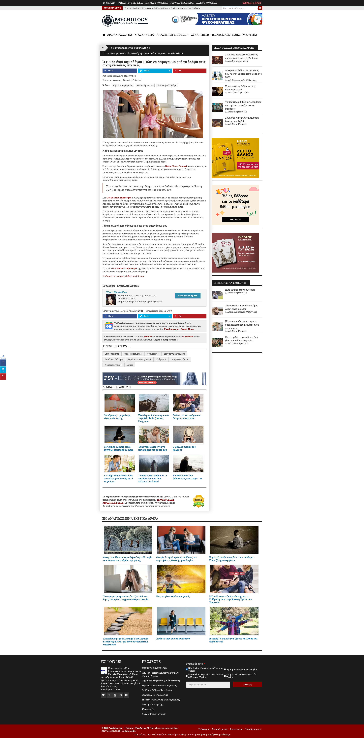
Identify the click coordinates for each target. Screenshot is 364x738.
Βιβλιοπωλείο (221, 34)
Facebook (188, 336)
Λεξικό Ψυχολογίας (206, 2)
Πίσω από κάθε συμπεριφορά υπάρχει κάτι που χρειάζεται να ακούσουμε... (242, 325)
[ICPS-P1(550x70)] (216, 18)
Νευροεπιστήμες (113, 364)
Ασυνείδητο (153, 353)
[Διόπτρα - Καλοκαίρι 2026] (235, 204)
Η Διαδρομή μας (253, 729)
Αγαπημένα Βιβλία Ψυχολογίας (241, 669)
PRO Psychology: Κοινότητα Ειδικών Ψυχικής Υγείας (160, 674)
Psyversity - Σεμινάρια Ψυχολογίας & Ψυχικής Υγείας (206, 676)
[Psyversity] (154, 378)
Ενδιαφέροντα (195, 663)
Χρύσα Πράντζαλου (241, 92)
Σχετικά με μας (220, 729)
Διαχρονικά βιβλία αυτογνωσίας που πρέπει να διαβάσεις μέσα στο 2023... (243, 74)
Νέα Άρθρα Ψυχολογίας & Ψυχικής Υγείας (205, 669)
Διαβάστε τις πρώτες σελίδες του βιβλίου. (123, 276)
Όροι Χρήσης (139, 734)
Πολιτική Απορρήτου (156, 734)
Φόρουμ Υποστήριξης (152, 704)
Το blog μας (204, 729)
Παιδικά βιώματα (145, 85)
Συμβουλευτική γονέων (139, 359)
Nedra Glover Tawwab (176, 166)
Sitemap (226, 734)
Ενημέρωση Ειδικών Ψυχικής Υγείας (241, 676)
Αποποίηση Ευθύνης (177, 734)
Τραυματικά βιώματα (174, 353)
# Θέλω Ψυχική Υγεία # (154, 713)
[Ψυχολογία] (104, 35)
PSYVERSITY (109, 2)
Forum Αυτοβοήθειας (182, 2)
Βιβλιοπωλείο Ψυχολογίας (155, 694)
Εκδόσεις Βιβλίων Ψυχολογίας (157, 690)
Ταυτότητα (193, 734)
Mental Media (129, 730)
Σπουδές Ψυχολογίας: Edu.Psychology (161, 699)
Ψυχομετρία (148, 709)
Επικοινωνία (236, 729)
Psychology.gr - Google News (179, 329)
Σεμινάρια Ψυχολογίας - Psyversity (159, 685)
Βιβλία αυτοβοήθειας (123, 85)
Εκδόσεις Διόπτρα (114, 359)
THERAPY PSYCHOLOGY (154, 668)
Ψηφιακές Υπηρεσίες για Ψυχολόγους (161, 680)
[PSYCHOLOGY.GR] (125, 21)
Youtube (147, 336)
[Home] (102, 47)
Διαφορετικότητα (180, 359)
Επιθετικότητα (112, 353)
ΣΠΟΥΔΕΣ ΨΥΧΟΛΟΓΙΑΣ (156, 2)
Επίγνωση (161, 359)
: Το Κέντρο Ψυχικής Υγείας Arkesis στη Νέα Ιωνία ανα (162, 8)
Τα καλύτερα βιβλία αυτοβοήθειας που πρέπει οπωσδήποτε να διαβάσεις (243, 105)
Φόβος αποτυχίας (133, 353)
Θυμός (130, 364)
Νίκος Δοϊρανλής (240, 61)
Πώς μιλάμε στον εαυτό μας (240, 289)
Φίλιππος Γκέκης (240, 343)
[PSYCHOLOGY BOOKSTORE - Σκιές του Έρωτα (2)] (235, 252)
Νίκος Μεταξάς (239, 111)
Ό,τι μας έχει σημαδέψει (119, 197)
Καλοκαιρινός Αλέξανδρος (244, 80)
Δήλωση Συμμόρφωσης (210, 734)
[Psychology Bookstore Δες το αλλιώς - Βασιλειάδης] (235, 157)
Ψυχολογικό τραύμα (167, 85)
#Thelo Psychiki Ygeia (130, 2)
